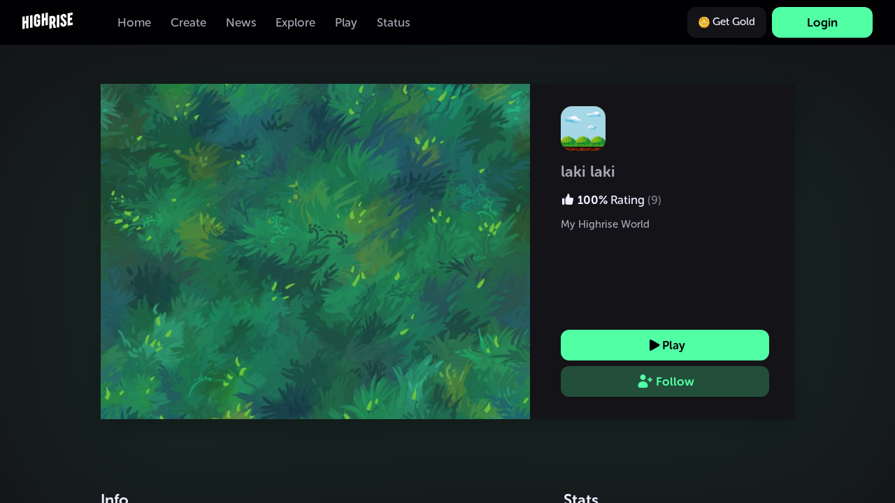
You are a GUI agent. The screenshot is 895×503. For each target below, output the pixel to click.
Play (673, 345)
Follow (675, 381)
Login (822, 22)
